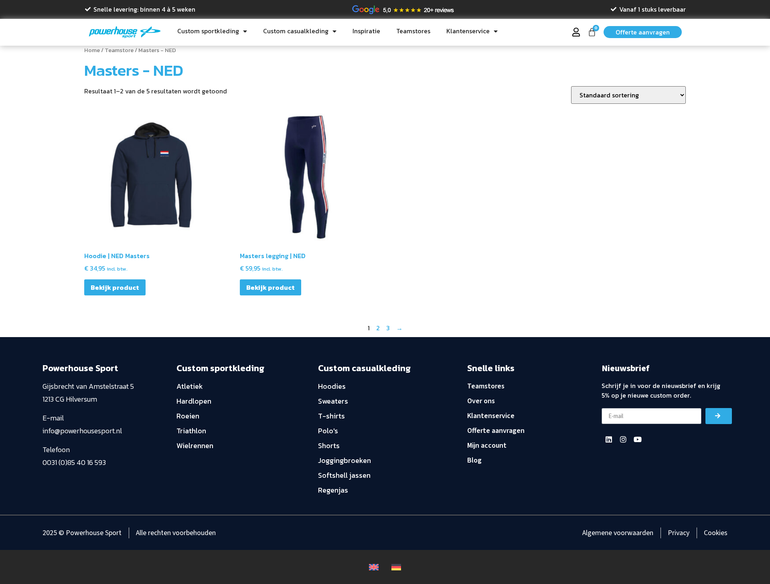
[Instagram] (623, 439)
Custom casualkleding (295, 31)
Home (92, 50)
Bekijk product (115, 287)
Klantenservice (468, 31)
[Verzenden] (718, 416)
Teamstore (119, 50)
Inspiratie (366, 31)
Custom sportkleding (208, 31)
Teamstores (413, 31)
